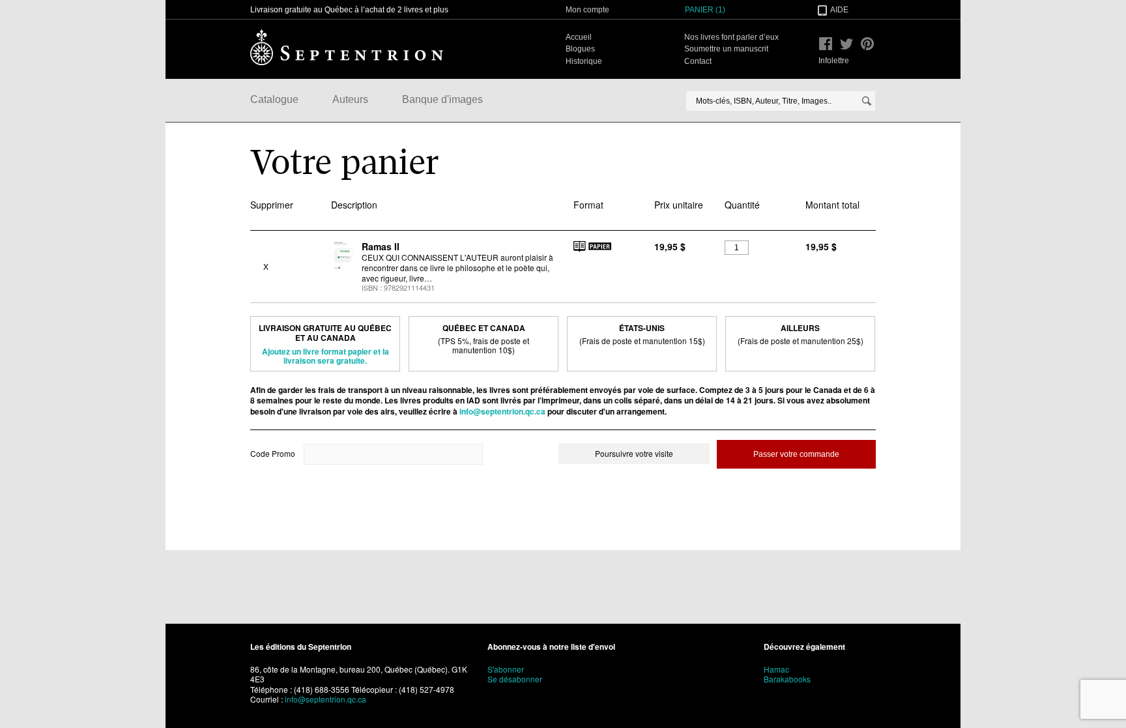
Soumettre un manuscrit (726, 48)
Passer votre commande (796, 454)
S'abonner (505, 669)
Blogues (580, 48)
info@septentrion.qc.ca (502, 411)
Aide (839, 9)
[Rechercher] (866, 101)
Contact (698, 61)
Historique (584, 61)
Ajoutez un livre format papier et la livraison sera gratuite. (325, 356)
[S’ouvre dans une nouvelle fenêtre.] (825, 43)
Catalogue (274, 99)
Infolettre (833, 60)
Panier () (705, 9)
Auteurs (350, 99)
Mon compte (587, 9)
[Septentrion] (346, 47)
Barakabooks (787, 678)
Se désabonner (514, 678)
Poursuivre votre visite (634, 453)
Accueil (579, 37)
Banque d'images (442, 99)
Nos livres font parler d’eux (731, 37)
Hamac (776, 669)
